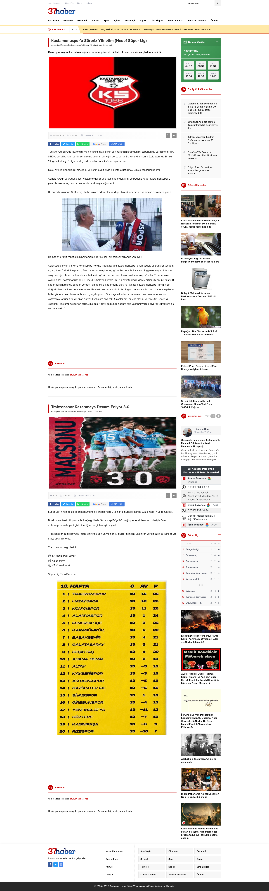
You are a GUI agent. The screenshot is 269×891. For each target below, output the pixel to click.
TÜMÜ (208, 416)
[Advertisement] (37, 88)
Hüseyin (201, 429)
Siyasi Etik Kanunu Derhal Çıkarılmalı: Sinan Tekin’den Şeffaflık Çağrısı (196, 404)
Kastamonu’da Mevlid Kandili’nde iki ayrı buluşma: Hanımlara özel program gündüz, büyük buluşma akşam (199, 833)
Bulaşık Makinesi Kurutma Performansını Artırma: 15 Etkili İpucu (198, 296)
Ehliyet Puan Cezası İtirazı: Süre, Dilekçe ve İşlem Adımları (199, 368)
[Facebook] (50, 864)
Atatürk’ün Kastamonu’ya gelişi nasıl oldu (198, 760)
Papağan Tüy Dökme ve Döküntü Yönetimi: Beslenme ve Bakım (199, 333)
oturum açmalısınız (79, 374)
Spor (62, 135)
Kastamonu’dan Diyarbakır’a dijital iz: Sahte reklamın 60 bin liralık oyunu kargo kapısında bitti (200, 223)
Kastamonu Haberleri (165, 886)
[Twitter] (55, 864)
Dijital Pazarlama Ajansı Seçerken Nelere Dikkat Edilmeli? (200, 795)
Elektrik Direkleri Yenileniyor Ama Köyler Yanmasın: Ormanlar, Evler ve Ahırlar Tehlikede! (199, 639)
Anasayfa (55, 45)
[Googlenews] (61, 864)
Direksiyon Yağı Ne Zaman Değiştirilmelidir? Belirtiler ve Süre (200, 260)
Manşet (63, 45)
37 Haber (73, 135)
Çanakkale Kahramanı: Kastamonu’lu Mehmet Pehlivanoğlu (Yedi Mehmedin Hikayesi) (200, 443)
